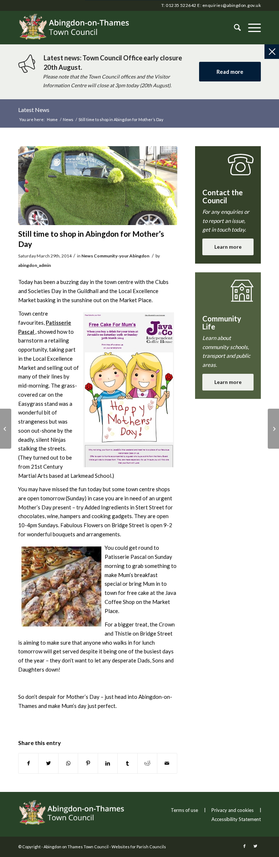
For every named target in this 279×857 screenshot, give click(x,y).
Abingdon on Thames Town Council (76, 846)
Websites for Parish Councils (139, 846)
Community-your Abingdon (121, 256)
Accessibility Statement (236, 819)
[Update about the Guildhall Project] (5, 429)
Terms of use (184, 810)
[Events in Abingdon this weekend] (273, 429)
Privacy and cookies (232, 810)
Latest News (33, 109)
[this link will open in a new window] (28, 763)
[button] (251, 27)
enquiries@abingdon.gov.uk (231, 5)
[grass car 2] (97, 185)
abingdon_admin (34, 265)
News (87, 256)
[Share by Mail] (167, 763)
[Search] (234, 27)
